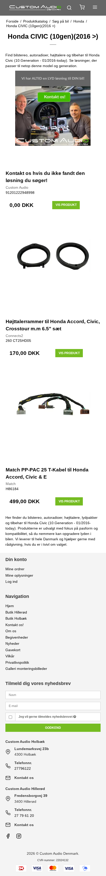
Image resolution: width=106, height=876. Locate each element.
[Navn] (53, 695)
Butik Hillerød (16, 612)
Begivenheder (16, 637)
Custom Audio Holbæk (25, 742)
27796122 (22, 768)
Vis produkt (66, 205)
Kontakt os (24, 778)
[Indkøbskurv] (82, 8)
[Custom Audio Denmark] (35, 7)
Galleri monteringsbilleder (26, 669)
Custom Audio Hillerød (25, 789)
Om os (10, 631)
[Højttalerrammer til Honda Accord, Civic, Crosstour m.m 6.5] (53, 266)
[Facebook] (8, 837)
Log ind (11, 581)
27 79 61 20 (24, 816)
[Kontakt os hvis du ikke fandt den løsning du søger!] (53, 118)
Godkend (53, 728)
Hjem (9, 606)
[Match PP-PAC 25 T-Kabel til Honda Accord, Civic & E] (53, 414)
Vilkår (9, 656)
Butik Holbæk (16, 618)
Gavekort (12, 650)
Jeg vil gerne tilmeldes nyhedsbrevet (46, 717)
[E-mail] (53, 706)
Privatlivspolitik (17, 662)
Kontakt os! (14, 625)
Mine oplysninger (19, 575)
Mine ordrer (14, 569)
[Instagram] (18, 837)
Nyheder (12, 643)
